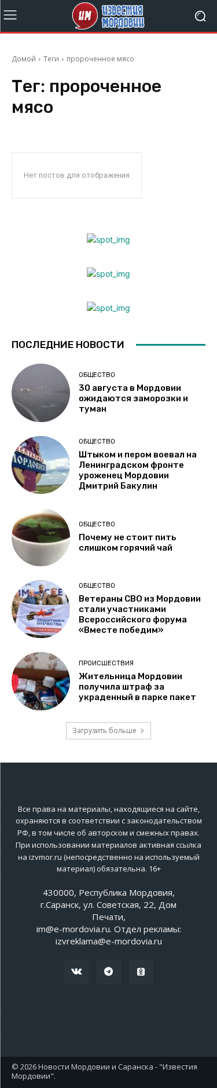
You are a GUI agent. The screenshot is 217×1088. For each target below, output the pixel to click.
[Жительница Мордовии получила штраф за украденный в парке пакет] (41, 681)
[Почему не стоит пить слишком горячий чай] (41, 537)
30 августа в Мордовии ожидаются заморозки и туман (133, 398)
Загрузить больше (104, 730)
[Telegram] (109, 972)
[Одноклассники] (141, 972)
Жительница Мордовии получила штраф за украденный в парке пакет (137, 686)
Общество (97, 375)
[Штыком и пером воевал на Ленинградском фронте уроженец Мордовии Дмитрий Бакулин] (41, 465)
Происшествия (106, 663)
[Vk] (76, 972)
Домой (24, 59)
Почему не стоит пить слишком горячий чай (127, 542)
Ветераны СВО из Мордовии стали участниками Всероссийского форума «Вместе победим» (140, 614)
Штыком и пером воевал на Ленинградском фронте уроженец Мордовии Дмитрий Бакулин (138, 470)
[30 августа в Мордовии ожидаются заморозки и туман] (41, 393)
